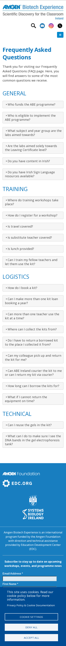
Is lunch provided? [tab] (21, 249)
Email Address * (13, 573)
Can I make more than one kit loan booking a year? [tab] (31, 301)
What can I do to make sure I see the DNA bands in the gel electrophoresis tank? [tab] (33, 440)
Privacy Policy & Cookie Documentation (31, 605)
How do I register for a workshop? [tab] (32, 215)
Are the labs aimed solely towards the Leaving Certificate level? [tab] (31, 148)
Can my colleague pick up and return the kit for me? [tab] (33, 357)
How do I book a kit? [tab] (22, 288)
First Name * (10, 583)
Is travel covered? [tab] (20, 226)
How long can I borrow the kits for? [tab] (33, 386)
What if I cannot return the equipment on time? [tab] (26, 399)
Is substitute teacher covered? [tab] (30, 237)
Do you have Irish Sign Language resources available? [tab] (30, 174)
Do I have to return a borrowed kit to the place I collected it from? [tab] (31, 342)
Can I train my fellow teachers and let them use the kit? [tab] (31, 262)
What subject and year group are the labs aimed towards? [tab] (33, 133)
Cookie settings (31, 617)
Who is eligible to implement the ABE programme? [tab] (30, 117)
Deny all (31, 627)
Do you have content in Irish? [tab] (29, 161)
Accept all (31, 637)
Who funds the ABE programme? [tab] (31, 104)
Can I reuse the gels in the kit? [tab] (30, 425)
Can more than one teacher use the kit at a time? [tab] (32, 316)
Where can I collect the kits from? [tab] (32, 329)
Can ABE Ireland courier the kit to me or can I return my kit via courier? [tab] (33, 373)
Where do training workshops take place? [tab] (31, 202)
